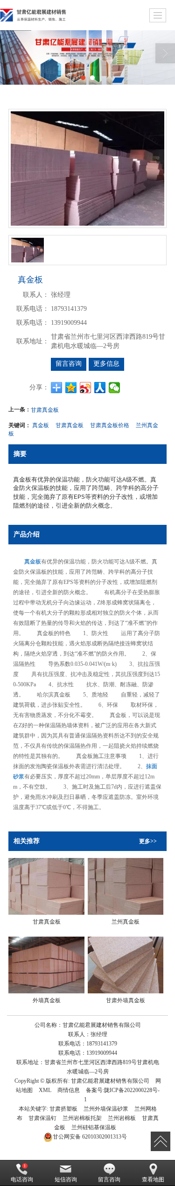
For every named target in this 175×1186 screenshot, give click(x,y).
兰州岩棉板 (122, 1118)
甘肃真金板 (45, 409)
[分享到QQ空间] (71, 387)
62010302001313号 (90, 1136)
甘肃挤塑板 (63, 1109)
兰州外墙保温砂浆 (106, 1109)
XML (45, 1090)
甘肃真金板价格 (109, 425)
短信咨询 (66, 1179)
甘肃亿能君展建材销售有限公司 (110, 1081)
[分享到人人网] (100, 387)
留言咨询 (69, 363)
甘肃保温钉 (42, 1118)
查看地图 (153, 1179)
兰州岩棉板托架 (82, 1118)
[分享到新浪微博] (85, 387)
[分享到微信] (114, 387)
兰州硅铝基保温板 (93, 1127)
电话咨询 (22, 1179)
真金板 (40, 425)
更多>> (148, 841)
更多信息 (106, 363)
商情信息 (68, 1090)
